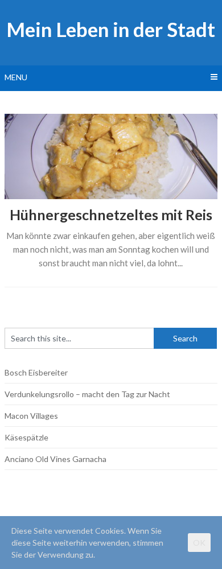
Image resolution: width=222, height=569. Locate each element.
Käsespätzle (26, 437)
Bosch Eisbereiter (36, 372)
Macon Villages (31, 415)
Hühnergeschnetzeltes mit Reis (111, 214)
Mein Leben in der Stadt (110, 29)
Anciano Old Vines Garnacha (55, 459)
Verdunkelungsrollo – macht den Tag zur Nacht (87, 394)
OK (199, 542)
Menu (16, 77)
